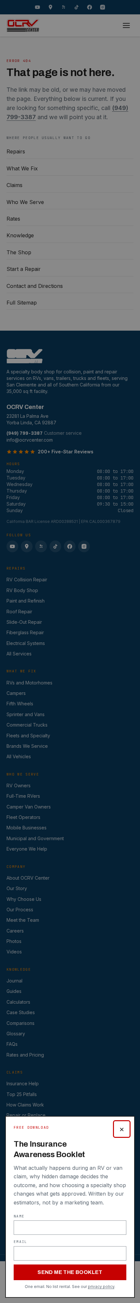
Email (20, 1241)
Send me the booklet (70, 1272)
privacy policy (101, 1286)
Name (19, 1216)
